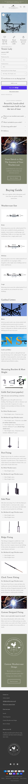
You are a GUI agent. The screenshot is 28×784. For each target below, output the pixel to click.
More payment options (14, 91)
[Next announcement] (25, 2)
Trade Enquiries (7, 716)
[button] (3, 7)
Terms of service (23, 778)
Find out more (14, 681)
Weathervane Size (5, 56)
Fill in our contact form (9, 704)
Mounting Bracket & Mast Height (8, 70)
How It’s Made (6, 723)
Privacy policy (16, 778)
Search (4, 713)
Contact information (15, 780)
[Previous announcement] (2, 2)
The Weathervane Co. (13, 776)
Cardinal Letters (4, 63)
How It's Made (14, 178)
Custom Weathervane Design (10, 720)
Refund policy (8, 778)
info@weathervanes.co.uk (9, 701)
